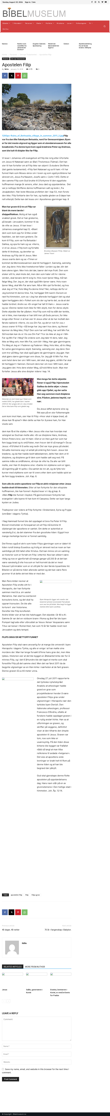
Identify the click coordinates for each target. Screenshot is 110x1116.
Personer (13, 54)
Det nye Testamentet (28, 54)
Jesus (4, 990)
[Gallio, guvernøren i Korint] (36, 980)
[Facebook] (92, 2)
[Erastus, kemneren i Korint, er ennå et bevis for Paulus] (60, 980)
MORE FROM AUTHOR (35, 967)
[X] (99, 2)
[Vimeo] (102, 2)
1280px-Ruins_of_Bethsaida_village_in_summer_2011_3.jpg (33, 135)
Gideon (66, 44)
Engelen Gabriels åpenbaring (39, 45)
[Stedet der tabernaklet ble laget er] (51, 37)
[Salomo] (5, 37)
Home (4, 54)
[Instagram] (95, 2)
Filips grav (36, 895)
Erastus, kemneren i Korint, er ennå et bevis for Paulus (60, 992)
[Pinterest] (18, 75)
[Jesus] (12, 980)
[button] (104, 26)
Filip (27, 895)
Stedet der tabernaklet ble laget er (53, 45)
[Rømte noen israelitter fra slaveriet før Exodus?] (20, 37)
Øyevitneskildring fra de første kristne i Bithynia (85, 45)
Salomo (5, 44)
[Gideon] (67, 37)
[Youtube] (105, 2)
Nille (7, 69)
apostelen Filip (16, 895)
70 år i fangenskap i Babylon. (58, 929)
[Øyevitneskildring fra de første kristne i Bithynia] (82, 37)
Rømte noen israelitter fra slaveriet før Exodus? (21, 47)
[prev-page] (4, 1001)
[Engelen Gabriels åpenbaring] (36, 37)
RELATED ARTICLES (13, 967)
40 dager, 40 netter (10, 929)
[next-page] (8, 1001)
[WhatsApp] (25, 75)
